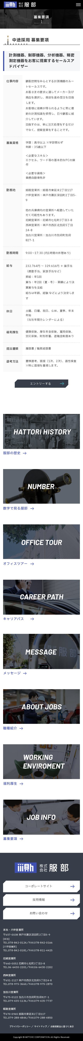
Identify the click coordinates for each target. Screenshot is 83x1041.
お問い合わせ (39, 913)
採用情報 (39, 900)
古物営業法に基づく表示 (62, 1026)
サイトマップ (40, 1026)
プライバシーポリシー (20, 1026)
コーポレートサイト (39, 886)
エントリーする (40, 384)
